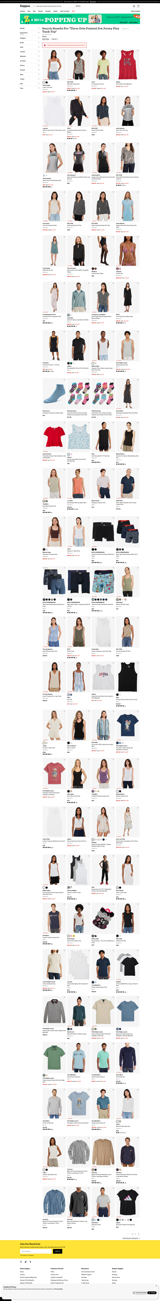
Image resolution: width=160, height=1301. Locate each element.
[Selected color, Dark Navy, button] (117, 1169)
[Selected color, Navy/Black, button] (68, 599)
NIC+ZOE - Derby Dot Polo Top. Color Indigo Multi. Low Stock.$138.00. (103, 117)
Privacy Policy (59, 1289)
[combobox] (53, 6)
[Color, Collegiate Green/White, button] (71, 363)
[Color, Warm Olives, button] (73, 936)
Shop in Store (133, 22)
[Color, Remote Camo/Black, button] (71, 599)
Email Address (26, 1251)
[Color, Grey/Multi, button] (120, 1219)
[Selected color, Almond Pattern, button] (44, 501)
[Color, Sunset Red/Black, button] (46, 599)
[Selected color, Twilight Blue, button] (68, 1029)
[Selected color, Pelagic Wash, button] (68, 694)
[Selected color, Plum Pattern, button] (93, 791)
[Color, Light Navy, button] (120, 1029)
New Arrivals (116, 1277)
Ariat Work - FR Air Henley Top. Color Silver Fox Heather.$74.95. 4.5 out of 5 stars (54, 1111)
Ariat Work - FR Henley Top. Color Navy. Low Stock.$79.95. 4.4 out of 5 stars (128, 1063)
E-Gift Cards (85, 1283)
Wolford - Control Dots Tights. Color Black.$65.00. (103, 257)
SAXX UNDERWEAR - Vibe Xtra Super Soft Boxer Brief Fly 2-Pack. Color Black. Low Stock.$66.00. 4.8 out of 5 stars (103, 540)
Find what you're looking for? (130, 1238)
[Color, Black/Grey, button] (95, 936)
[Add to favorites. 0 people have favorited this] (64, 50)
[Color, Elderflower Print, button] (98, 791)
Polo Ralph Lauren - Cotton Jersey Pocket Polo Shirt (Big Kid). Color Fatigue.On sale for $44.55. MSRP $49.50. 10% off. (54, 1063)
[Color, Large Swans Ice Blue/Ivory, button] (95, 839)
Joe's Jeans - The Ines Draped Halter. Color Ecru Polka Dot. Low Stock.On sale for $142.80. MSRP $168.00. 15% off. (54, 211)
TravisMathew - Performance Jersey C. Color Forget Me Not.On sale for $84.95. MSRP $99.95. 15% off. (79, 1063)
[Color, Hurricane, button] (103, 599)
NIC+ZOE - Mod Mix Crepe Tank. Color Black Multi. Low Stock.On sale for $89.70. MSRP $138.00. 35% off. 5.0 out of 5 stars (79, 71)
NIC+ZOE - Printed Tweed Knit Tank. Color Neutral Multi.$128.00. (128, 637)
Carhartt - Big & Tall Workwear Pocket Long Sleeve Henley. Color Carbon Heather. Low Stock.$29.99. (79, 1208)
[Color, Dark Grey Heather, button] (101, 599)
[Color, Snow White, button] (71, 743)
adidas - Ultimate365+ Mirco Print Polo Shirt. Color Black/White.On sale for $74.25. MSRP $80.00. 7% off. (79, 352)
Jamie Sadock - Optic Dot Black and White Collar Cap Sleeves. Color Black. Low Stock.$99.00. (79, 165)
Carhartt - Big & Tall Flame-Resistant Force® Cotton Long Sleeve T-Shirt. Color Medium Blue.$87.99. (54, 1208)
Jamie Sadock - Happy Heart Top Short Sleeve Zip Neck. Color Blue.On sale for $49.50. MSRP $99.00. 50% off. (128, 211)
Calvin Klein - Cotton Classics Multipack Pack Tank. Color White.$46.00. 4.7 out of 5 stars (54, 829)
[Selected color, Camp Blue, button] (117, 1029)
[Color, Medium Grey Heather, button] (122, 1219)
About (22, 1272)
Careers (22, 1274)
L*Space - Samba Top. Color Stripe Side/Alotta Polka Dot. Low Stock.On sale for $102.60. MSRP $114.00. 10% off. (128, 257)
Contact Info (54, 1274)
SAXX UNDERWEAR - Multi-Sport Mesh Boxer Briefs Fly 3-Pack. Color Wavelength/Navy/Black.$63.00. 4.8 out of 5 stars (128, 540)
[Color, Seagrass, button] (120, 1121)
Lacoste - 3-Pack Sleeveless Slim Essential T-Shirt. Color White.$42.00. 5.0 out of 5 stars (79, 971)
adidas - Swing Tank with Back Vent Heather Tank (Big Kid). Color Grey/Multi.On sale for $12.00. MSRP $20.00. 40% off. (103, 684)
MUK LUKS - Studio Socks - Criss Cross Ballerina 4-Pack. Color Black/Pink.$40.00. (103, 924)
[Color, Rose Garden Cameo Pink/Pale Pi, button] (98, 839)
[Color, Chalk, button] (95, 363)
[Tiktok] (26, 1262)
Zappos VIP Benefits (26, 1283)
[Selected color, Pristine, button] (44, 743)
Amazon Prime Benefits (27, 1280)
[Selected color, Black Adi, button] (117, 1219)
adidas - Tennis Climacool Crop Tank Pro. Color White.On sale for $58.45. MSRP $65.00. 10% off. (79, 829)
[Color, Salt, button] (95, 791)
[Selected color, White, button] (93, 363)
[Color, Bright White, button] (101, 1219)
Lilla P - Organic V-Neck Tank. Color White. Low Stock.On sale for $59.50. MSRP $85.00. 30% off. (79, 540)
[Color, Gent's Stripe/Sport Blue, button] (95, 599)
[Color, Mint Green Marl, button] (46, 743)
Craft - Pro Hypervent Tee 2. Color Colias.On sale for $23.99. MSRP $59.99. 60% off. (103, 71)
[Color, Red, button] (71, 887)
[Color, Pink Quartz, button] (125, 599)
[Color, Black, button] (46, 82)
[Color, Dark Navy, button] (95, 1169)
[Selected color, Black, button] (93, 268)
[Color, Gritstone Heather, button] (120, 599)
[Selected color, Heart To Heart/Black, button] (93, 839)
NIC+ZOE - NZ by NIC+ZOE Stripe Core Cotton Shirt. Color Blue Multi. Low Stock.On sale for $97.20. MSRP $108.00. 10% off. (103, 732)
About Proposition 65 (57, 1283)
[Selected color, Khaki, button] (93, 1169)
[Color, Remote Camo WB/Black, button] (49, 599)
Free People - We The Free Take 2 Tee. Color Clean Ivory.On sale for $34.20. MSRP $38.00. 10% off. (79, 924)
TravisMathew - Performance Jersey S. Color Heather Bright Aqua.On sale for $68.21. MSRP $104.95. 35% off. (103, 1063)
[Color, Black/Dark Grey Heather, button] (95, 549)
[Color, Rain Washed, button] (95, 982)
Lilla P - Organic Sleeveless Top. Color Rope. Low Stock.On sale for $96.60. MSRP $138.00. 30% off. (54, 1160)
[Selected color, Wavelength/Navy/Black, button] (117, 549)
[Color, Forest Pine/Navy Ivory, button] (103, 839)
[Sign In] (134, 6)
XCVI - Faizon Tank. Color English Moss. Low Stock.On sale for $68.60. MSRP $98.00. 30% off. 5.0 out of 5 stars (79, 637)
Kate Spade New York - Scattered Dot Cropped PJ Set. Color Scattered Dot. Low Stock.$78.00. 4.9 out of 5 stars (54, 304)
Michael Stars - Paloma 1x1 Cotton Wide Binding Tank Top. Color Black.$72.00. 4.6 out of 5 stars (128, 443)
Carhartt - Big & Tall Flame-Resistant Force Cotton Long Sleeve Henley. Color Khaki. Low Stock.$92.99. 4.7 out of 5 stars (103, 1160)
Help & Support (135, 11)
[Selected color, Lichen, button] (117, 599)
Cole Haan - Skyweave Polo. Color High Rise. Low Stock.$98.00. (103, 1208)
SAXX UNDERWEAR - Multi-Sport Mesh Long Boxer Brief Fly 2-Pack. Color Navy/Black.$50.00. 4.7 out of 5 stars (79, 590)
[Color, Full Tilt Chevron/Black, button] (54, 599)
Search (78, 6)
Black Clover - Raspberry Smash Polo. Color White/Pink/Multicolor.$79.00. (103, 490)
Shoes (114, 1283)
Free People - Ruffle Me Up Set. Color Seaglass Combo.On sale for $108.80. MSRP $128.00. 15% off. (54, 257)
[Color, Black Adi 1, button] (130, 1219)
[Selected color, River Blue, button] (68, 315)
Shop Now (93, 1)
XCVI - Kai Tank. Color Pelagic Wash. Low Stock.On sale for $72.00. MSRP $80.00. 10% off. (79, 684)
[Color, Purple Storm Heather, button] (71, 1029)
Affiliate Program (86, 1274)
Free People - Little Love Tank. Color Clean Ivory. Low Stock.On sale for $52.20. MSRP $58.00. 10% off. (54, 71)
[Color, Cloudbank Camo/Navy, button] (106, 599)
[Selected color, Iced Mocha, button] (44, 549)
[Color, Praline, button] (71, 791)
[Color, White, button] (71, 315)
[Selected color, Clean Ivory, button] (44, 82)
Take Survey (84, 1280)
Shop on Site (123, 22)
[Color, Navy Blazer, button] (98, 1219)
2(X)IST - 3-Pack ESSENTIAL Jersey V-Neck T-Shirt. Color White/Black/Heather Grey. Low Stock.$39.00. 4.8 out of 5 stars (128, 971)
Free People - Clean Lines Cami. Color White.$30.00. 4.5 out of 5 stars (128, 877)
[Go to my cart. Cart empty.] (138, 6)
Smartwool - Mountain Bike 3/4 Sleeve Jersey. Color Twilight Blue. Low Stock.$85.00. (79, 1017)
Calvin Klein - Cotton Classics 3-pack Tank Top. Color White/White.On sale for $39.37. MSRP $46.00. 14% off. (103, 637)
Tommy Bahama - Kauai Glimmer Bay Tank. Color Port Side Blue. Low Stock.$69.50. (54, 637)
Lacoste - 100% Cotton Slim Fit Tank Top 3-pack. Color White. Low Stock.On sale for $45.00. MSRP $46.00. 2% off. (54, 117)
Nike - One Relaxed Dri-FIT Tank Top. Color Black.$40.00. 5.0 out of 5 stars (103, 443)
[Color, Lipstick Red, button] (120, 268)
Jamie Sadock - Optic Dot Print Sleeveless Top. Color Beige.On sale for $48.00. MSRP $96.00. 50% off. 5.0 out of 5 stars (54, 165)
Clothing (54, 39)
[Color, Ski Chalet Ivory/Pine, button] (101, 839)
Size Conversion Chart (88, 1272)
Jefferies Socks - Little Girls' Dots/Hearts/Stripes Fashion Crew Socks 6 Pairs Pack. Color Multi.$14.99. (79, 398)
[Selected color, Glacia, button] (68, 454)
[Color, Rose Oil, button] (71, 936)
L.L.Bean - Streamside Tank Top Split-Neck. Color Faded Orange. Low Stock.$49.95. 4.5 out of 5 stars (79, 490)
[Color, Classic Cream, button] (120, 936)
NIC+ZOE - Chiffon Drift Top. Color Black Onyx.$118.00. (128, 924)
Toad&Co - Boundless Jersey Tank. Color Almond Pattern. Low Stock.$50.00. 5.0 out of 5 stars (54, 490)
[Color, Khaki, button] (120, 1169)
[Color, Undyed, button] (122, 599)
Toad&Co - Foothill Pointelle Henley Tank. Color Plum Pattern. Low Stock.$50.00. (103, 780)
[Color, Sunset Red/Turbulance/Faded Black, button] (120, 549)
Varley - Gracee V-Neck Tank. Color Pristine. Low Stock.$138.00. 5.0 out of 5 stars (54, 732)
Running (114, 1280)
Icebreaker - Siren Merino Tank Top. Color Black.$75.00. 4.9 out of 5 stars (79, 780)
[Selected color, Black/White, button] (68, 363)
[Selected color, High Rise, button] (93, 1219)
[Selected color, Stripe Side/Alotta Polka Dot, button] (117, 268)
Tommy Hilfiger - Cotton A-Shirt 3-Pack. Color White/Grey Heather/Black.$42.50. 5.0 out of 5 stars (79, 877)
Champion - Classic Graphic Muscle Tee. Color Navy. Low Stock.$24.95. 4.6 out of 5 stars (54, 924)
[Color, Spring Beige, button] (46, 1075)
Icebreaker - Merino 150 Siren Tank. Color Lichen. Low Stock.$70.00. (128, 590)
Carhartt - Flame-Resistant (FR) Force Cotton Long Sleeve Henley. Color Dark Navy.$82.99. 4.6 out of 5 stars (128, 1160)
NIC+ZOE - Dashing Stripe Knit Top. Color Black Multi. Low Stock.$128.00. (79, 211)
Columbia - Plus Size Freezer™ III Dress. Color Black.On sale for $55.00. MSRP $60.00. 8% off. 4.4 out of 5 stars (54, 352)
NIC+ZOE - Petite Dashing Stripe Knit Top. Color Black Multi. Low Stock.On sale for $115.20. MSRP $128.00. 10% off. (103, 211)
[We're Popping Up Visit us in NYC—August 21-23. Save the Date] (80, 19)
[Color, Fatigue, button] (95, 1029)
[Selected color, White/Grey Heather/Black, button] (68, 887)
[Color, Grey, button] (44, 175)
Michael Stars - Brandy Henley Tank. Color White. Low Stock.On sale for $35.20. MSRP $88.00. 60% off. (128, 780)
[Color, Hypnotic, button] (71, 694)
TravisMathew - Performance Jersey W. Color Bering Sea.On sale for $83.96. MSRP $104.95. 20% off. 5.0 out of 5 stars (103, 1111)
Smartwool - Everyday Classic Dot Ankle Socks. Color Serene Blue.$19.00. (54, 398)
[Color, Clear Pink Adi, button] (125, 1219)
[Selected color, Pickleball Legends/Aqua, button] (93, 599)
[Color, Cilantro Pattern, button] (46, 501)
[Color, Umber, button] (95, 268)
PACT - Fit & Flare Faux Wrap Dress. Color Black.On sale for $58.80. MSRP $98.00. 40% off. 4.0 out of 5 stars (128, 304)
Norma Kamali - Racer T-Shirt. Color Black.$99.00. (79, 732)
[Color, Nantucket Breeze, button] (95, 1219)
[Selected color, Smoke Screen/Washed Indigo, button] (44, 599)
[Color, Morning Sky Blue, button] (46, 549)
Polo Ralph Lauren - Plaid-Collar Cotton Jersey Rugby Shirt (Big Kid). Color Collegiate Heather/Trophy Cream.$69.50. (54, 1017)
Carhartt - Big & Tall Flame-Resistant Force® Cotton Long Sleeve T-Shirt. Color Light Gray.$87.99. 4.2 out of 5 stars (79, 1160)
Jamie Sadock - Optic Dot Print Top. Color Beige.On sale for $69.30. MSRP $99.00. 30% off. (128, 117)
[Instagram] (21, 1262)
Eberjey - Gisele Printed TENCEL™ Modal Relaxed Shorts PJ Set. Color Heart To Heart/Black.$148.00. (103, 829)
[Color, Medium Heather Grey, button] (128, 1219)
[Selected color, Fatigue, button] (44, 1075)
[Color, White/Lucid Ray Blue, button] (73, 363)
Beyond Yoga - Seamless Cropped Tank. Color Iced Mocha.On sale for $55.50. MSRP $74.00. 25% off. (54, 540)
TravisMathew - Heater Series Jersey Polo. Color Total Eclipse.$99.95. (103, 971)
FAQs (52, 1272)
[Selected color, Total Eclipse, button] (93, 982)
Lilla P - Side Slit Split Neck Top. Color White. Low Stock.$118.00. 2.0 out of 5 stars (128, 1111)
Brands (114, 1272)
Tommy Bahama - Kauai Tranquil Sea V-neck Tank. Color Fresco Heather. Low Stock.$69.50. (54, 684)
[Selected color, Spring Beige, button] (93, 1029)
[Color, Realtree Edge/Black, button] (52, 599)
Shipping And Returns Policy (59, 1280)
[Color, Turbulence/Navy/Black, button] (122, 549)
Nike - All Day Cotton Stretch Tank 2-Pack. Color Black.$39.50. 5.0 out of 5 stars (128, 684)
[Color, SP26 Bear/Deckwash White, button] (122, 743)
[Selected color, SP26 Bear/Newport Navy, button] (117, 743)
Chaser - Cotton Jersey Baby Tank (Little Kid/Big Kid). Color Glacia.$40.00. (79, 443)
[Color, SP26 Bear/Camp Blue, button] (120, 743)
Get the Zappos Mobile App (28, 1277)
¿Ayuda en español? (57, 1277)
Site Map (84, 1277)
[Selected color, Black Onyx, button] (117, 936)
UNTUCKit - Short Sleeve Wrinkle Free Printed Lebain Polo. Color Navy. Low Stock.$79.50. (128, 490)
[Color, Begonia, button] (71, 454)
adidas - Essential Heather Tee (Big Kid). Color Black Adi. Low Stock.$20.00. (128, 1208)
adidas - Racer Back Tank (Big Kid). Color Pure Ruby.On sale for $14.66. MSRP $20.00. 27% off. (128, 71)
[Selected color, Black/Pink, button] (93, 936)
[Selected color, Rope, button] (44, 1169)
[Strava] (30, 1262)
